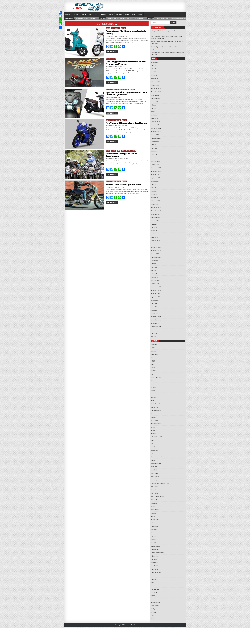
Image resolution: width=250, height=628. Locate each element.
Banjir (152, 364)
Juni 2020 (154, 307)
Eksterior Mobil (156, 410)
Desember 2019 (156, 316)
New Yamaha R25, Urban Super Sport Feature (126, 123)
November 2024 (156, 131)
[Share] (60, 28)
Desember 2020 (156, 287)
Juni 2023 (154, 187)
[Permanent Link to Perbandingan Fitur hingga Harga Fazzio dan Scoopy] (84, 42)
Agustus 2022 (155, 221)
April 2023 (154, 194)
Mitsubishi (119, 14)
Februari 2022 (155, 240)
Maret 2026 (154, 78)
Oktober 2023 (155, 174)
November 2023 (156, 171)
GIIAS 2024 (154, 420)
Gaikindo (153, 417)
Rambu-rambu (155, 546)
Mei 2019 (153, 336)
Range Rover (155, 549)
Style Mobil (154, 566)
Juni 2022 (154, 227)
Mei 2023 (154, 191)
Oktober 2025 (155, 95)
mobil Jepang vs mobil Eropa (160, 483)
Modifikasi (154, 503)
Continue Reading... (112, 52)
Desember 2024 (156, 128)
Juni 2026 (154, 68)
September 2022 (156, 217)
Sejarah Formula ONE (157, 552)
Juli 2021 (153, 264)
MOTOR (108, 58)
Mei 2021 (153, 270)
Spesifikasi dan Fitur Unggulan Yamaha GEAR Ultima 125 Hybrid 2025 (126, 93)
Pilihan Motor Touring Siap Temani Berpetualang (121, 154)
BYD (152, 381)
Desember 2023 (156, 168)
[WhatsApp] (60, 20)
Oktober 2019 (155, 323)
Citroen (153, 394)
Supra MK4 (154, 569)
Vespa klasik (154, 605)
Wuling (127, 14)
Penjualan (154, 529)
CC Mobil (153, 387)
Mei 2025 (154, 111)
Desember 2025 (156, 88)
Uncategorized (124, 89)
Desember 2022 (156, 207)
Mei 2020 (154, 310)
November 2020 (156, 290)
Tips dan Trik (116, 28)
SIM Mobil (154, 559)
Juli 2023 (154, 184)
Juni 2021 (154, 267)
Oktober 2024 (155, 135)
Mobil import (155, 480)
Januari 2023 (155, 204)
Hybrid (153, 430)
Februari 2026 (155, 82)
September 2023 (156, 178)
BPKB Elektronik (156, 377)
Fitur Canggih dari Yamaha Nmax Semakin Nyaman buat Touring (126, 62)
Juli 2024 (153, 145)
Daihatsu (103, 14)
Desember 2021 (156, 247)
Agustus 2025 (155, 102)
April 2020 (154, 313)
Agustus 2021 (155, 260)
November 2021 (156, 250)
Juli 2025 (154, 105)
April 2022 (154, 234)
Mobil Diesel (155, 476)
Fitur (152, 414)
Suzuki (140, 14)
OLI (152, 523)
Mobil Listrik (155, 490)
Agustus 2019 (155, 330)
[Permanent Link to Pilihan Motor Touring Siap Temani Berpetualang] (84, 164)
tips (118, 151)
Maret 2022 (154, 237)
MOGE (153, 506)
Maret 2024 (154, 158)
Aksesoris (154, 344)
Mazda (133, 14)
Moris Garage (155, 509)
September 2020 (156, 297)
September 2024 (156, 138)
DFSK (152, 400)
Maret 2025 (154, 118)
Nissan (111, 14)
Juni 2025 (154, 108)
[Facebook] (60, 12)
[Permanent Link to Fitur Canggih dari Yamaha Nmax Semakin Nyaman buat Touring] (84, 72)
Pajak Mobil (154, 526)
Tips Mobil (76, 14)
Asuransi (153, 351)
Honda (90, 14)
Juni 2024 (154, 148)
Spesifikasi (115, 89)
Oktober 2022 (155, 214)
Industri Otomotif (156, 437)
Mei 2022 (154, 231)
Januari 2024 (155, 164)
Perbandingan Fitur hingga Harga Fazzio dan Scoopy (126, 32)
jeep (152, 443)
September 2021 (156, 257)
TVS (152, 599)
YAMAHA (123, 28)
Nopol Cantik (155, 519)
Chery (153, 390)
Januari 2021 (155, 283)
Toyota (84, 14)
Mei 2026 (154, 72)
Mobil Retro (154, 500)
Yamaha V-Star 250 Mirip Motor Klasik (123, 184)
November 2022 (156, 211)
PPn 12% (153, 543)
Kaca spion (154, 450)
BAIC (152, 357)
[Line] (60, 24)
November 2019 (156, 320)
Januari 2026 (155, 85)
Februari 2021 (155, 280)
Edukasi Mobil (155, 404)
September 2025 (156, 98)
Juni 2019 (154, 333)
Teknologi (154, 579)
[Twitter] (60, 16)
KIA (152, 453)
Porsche (153, 539)
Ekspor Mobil (155, 407)
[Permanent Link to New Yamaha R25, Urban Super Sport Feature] (84, 134)
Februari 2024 (155, 161)
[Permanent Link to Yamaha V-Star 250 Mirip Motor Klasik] (84, 195)
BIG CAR (153, 371)
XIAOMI (153, 612)
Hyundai (153, 433)
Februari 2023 (155, 201)
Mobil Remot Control (157, 496)
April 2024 (154, 154)
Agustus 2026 (155, 62)
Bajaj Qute (154, 361)
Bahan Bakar (154, 354)
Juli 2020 (154, 303)
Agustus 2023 (155, 181)
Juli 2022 (154, 224)
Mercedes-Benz (156, 463)
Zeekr (153, 619)
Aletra (153, 347)
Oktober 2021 (155, 254)
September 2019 (156, 326)
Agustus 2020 (155, 300)
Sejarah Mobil (155, 556)
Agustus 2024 (155, 141)
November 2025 (156, 92)
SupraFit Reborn (156, 572)
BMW (152, 374)
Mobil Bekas (154, 473)
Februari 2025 (155, 121)
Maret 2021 (154, 277)
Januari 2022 (155, 244)
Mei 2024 (154, 151)
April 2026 (154, 75)
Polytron (153, 536)
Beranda (67, 14)
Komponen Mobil (156, 457)
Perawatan (154, 533)
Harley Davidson (156, 423)
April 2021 (154, 273)
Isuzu (96, 14)
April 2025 (154, 115)
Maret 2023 (154, 197)
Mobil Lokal (154, 493)
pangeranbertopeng (111, 36)
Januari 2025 (155, 125)
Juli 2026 (154, 65)
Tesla (152, 582)
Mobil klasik (154, 486)
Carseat (153, 384)
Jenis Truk (154, 447)
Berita (153, 367)
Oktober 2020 (155, 293)
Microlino (154, 466)
